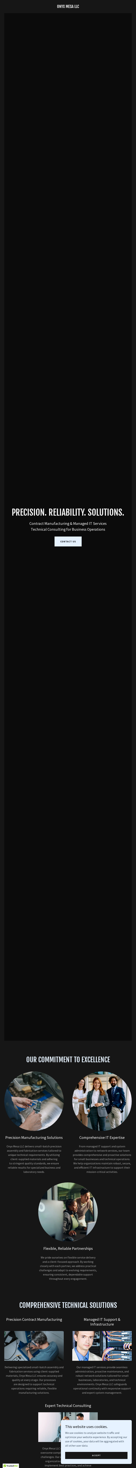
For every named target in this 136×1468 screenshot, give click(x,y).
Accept (96, 1455)
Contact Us (68, 541)
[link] (68, 7)
